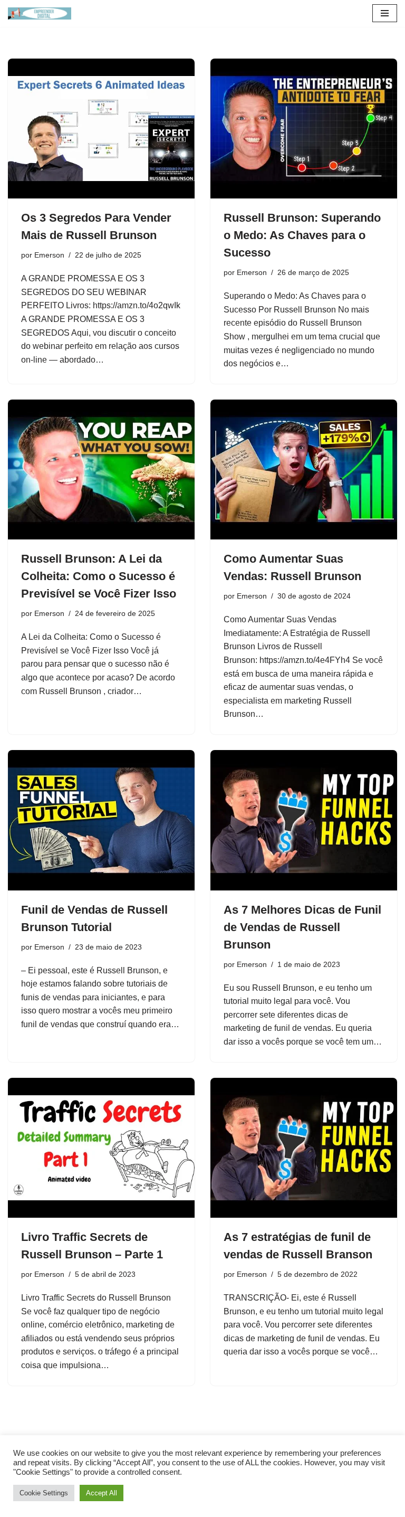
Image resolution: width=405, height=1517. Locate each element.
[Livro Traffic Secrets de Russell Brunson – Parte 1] (101, 1148)
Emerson (49, 255)
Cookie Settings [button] (44, 1493)
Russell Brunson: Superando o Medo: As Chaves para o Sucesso (302, 235)
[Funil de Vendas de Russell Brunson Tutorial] (101, 820)
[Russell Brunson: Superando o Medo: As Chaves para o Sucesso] (303, 129)
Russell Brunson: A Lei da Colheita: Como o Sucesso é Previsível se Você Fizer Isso (98, 576)
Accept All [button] (101, 1493)
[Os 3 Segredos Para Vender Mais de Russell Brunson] (101, 129)
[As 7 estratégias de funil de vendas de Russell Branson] (303, 1148)
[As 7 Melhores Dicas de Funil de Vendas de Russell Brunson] (303, 820)
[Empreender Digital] (39, 13)
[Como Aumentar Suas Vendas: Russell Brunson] (303, 470)
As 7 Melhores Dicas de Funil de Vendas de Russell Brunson (302, 927)
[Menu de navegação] (384, 13)
